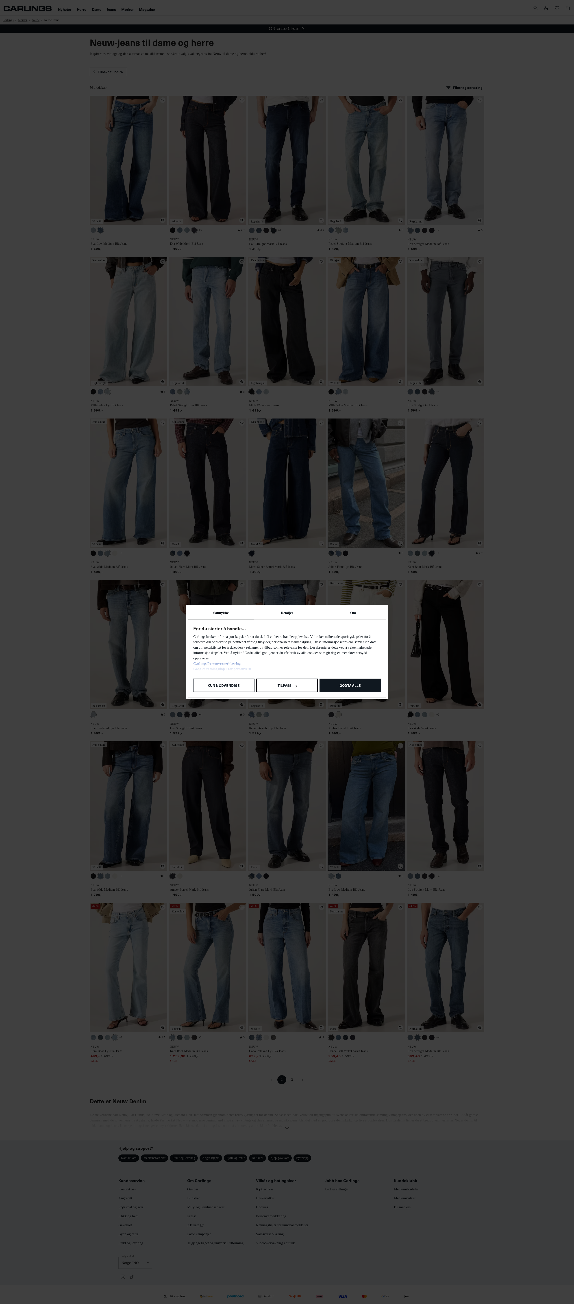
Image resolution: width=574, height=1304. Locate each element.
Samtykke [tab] (221, 612)
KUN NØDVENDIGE (224, 685)
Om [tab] (353, 612)
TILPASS (284, 685)
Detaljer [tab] (287, 612)
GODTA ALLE (350, 685)
